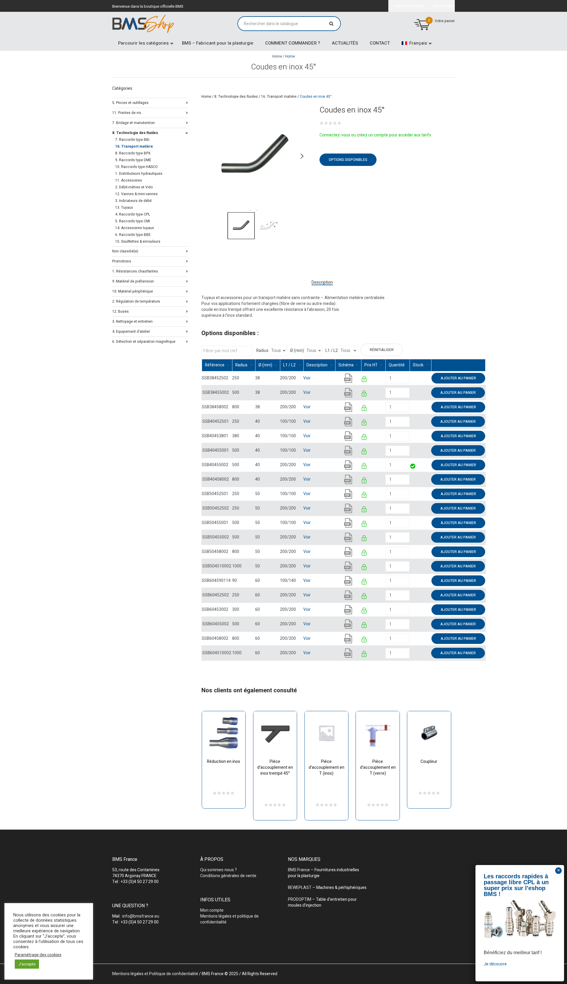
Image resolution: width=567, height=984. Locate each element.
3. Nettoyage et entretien (132, 321)
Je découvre (495, 964)
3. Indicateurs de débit (133, 200)
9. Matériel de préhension (133, 281)
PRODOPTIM (299, 899)
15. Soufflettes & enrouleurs (137, 241)
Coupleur (429, 761)
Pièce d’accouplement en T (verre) (378, 767)
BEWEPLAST (300, 888)
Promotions (121, 261)
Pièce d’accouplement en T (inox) (326, 767)
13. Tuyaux (124, 207)
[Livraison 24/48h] (413, 467)
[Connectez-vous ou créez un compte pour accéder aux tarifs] (364, 380)
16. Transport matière (278, 96)
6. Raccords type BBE (133, 234)
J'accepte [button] (26, 964)
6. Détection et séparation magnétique (143, 341)
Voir (307, 378)
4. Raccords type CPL (132, 214)
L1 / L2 (331, 351)
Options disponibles (348, 159)
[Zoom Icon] (254, 156)
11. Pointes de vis (126, 112)
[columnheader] (217, 365)
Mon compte (212, 910)
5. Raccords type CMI (132, 221)
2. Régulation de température (136, 301)
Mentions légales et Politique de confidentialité (155, 974)
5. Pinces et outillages (130, 102)
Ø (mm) (297, 351)
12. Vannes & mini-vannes (136, 194)
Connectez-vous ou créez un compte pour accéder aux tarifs (375, 135)
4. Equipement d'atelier (131, 331)
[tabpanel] (254, 156)
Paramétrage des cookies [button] (38, 955)
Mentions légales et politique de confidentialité (229, 919)
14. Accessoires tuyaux (134, 228)
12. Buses (120, 311)
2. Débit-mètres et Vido (134, 187)
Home (277, 56)
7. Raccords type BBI (132, 139)
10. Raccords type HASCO (136, 166)
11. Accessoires (128, 180)
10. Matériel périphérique (132, 291)
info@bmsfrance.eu (140, 916)
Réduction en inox (223, 761)
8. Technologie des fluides (236, 96)
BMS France (299, 870)
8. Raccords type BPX (133, 153)
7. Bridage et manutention (133, 122)
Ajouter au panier (458, 378)
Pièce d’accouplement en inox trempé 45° (275, 767)
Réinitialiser (382, 350)
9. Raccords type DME (133, 160)
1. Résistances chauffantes (135, 271)
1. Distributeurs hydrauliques (138, 173)
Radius (262, 351)
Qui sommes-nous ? (218, 870)
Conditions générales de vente (228, 876)
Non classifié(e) (125, 251)
